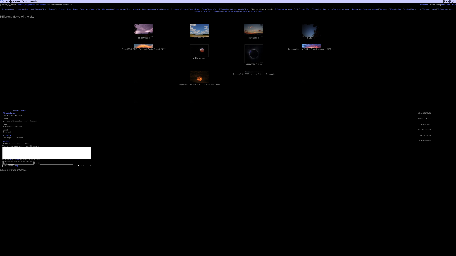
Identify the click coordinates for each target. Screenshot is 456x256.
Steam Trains (194, 9)
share (23, 110)
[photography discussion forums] (25, 3)
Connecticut (217, 11)
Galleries (42, 5)
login (11, 159)
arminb (6, 141)
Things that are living (283, 9)
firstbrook (7, 135)
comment (15, 110)
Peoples (406, 9)
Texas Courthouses (57, 9)
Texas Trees (207, 9)
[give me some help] (446, 3)
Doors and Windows (179, 9)
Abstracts (198, 11)
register (17, 159)
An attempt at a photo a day (13, 9)
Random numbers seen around (365, 9)
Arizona (207, 11)
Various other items (445, 9)
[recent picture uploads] (16, 3)
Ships (252, 11)
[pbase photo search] (33, 3)
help (16, 166)
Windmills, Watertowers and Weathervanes (151, 9)
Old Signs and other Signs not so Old (334, 9)
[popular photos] (240, 3)
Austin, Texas (72, 9)
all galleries (30, 5)
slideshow (445, 5)
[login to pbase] (453, 3)
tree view (424, 5)
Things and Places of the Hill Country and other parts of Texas (105, 9)
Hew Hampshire (230, 11)
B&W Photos (299, 9)
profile (21, 5)
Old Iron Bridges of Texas (36, 9)
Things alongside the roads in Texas (234, 9)
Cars (215, 9)
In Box (259, 11)
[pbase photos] (5, 3)
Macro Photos (312, 9)
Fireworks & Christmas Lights (423, 9)
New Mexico (243, 11)
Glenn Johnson (9, 113)
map (454, 5)
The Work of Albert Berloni (390, 9)
